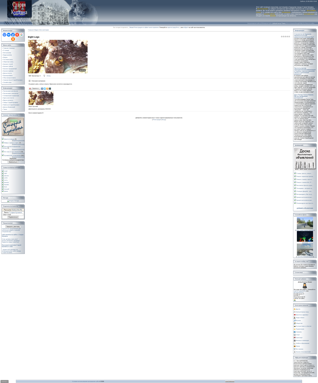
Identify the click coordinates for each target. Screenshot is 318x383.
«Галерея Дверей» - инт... (304, 191)
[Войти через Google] (21, 35)
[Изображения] (41, 98)
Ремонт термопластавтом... (305, 176)
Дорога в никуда (9, 139)
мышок (6, 182)
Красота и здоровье (302, 315)
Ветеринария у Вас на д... (305, 194)
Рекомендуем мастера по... (305, 203)
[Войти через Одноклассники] (13, 39)
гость (6, 180)
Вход (296, 23)
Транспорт (299, 337)
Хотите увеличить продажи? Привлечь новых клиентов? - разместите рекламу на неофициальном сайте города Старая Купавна (11, 246)
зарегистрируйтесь (173, 27)
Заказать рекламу (13, 227)
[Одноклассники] (47, 88)
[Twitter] (44, 88)
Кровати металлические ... (305, 197)
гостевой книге (309, 14)
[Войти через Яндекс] (17, 35)
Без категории (44, 30)
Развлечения (300, 329)
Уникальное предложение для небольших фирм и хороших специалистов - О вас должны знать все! (12, 234)
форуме (273, 16)
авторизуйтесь (298, 292)
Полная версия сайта (253, 23)
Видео (36, 30)
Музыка (298, 320)
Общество (299, 323)
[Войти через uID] (4, 35)
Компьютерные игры (302, 312)
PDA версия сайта (266, 23)
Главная (30, 30)
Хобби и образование (302, 343)
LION (5, 178)
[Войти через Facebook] (13, 35)
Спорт (298, 334)
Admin (6, 191)
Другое (298, 309)
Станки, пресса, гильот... (304, 173)
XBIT (5, 173)
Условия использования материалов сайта (85, 381)
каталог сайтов (269, 14)
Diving (48, 76)
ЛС (303, 23)
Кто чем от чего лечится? (12, 151)
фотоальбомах (262, 9)
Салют (305, 243)
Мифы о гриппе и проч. (11, 143)
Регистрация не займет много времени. (146, 27)
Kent (5, 187)
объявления (286, 12)
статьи (258, 12)
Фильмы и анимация (302, 340)
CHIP (5, 171)
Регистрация (290, 23)
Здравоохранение (18, 140)
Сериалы (299, 332)
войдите (185, 27)
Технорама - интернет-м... (305, 188)
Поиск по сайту (309, 23)
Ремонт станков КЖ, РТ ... (305, 182)
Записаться (13, 162)
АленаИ (6, 189)
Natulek (6, 184)
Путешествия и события (303, 326)
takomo (6, 175)
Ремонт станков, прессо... (305, 179)
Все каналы (299, 349)
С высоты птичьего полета (305, 256)
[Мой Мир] (50, 88)
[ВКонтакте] (42, 88)
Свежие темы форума (10, 115)
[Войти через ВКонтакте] (9, 35)
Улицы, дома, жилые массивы (305, 230)
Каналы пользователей (303, 352)
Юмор (298, 346)
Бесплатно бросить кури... (305, 185)
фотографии (311, 10)
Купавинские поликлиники (12, 155)
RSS (300, 23)
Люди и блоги (300, 317)
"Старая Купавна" (15, 212)
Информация (299, 30)
